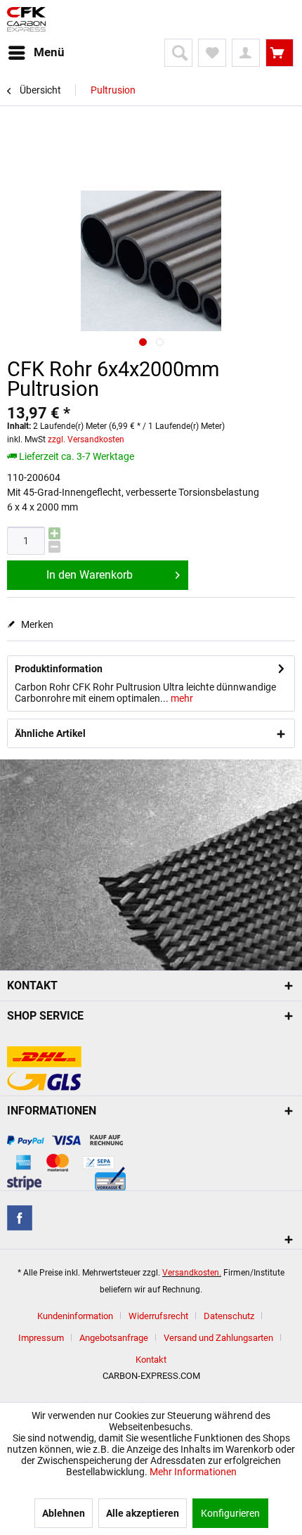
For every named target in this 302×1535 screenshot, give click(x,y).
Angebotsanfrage (113, 1337)
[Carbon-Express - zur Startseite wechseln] (26, 19)
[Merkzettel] (212, 53)
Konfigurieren (230, 1513)
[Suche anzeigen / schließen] (178, 53)
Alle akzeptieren (142, 1513)
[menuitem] (36, 53)
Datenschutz (229, 1316)
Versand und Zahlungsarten (218, 1337)
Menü (49, 52)
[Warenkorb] (279, 53)
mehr (181, 698)
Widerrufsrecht (158, 1316)
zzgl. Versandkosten (86, 439)
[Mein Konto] (246, 53)
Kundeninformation (75, 1316)
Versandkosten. (191, 1273)
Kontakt (151, 1359)
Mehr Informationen (193, 1471)
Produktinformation (59, 668)
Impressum (41, 1337)
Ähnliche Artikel (50, 733)
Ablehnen (63, 1513)
